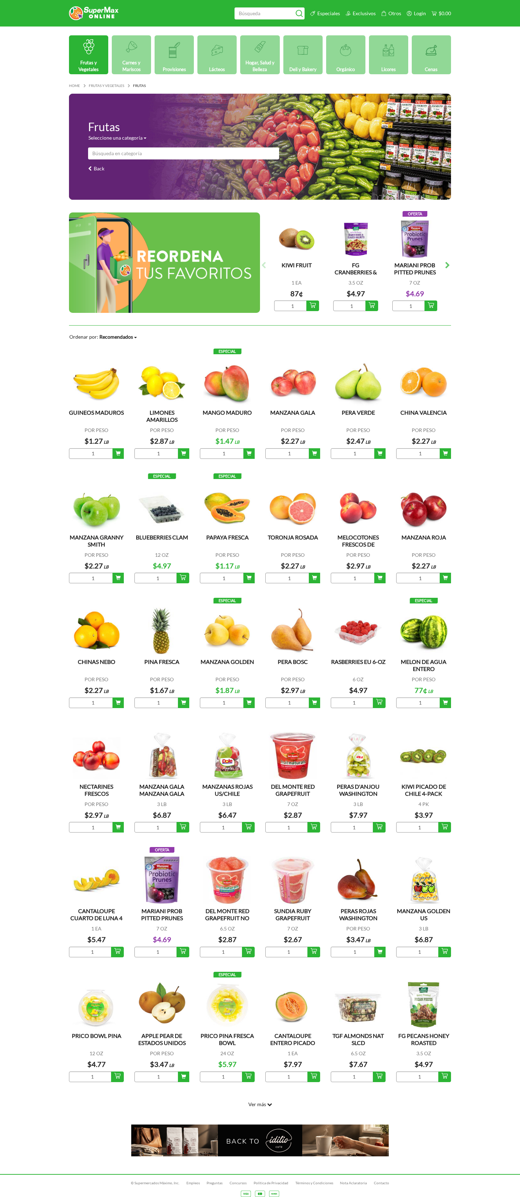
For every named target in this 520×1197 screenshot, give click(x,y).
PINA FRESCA (161, 661)
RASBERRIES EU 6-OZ (358, 661)
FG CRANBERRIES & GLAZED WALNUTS (356, 276)
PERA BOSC (293, 661)
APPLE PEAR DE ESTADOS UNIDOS (162, 1039)
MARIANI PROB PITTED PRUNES (415, 268)
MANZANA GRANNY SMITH (96, 541)
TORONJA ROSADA (293, 537)
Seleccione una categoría (116, 138)
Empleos (193, 1183)
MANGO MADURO (227, 412)
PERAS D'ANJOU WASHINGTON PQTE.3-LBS (358, 793)
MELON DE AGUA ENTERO (423, 665)
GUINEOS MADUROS (96, 412)
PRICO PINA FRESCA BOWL (227, 1039)
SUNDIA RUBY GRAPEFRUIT (292, 914)
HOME (74, 85)
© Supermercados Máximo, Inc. (155, 1183)
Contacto (381, 1183)
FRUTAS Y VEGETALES (106, 85)
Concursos (238, 1183)
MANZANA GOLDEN (227, 661)
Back (98, 168)
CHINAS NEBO (96, 661)
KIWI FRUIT (297, 265)
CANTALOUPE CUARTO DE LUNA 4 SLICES (96, 917)
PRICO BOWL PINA (96, 1035)
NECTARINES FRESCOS (96, 790)
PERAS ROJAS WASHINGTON (358, 914)
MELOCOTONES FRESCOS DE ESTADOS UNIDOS (358, 544)
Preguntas (215, 1183)
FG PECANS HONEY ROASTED (423, 1039)
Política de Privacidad (271, 1183)
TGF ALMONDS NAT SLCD (358, 1039)
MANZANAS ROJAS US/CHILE (227, 790)
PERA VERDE (358, 412)
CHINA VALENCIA (423, 412)
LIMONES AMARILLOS (162, 416)
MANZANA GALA (292, 412)
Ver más (257, 1104)
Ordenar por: (101, 337)
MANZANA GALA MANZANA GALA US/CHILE (161, 793)
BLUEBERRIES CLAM (162, 537)
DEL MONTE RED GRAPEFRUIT (293, 790)
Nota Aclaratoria (353, 1183)
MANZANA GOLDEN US (423, 914)
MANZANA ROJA (423, 537)
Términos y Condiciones (314, 1183)
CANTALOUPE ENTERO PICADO (292, 1039)
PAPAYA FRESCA (227, 537)
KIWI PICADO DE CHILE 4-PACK (423, 790)
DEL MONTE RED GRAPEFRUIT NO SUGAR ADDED (227, 917)
